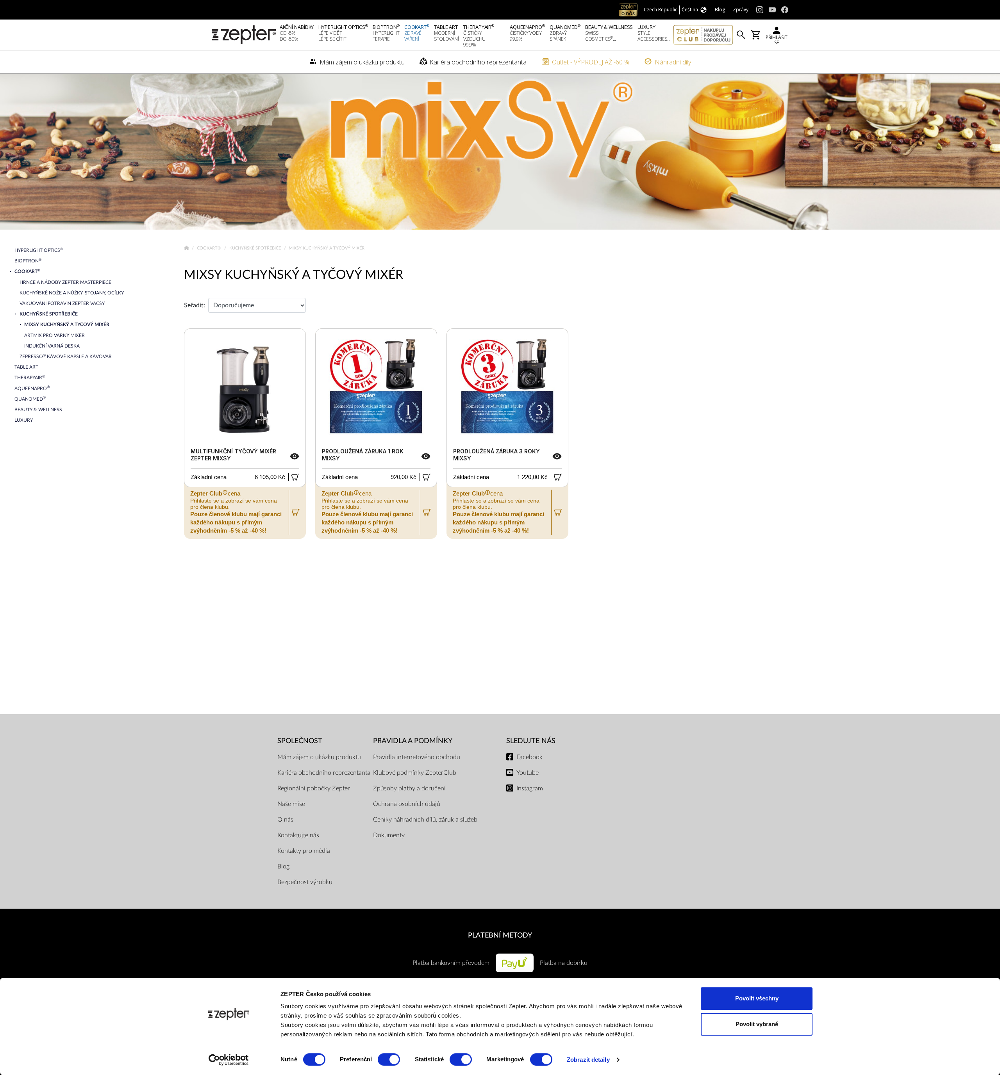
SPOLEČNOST (299, 741)
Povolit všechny (757, 998)
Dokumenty (389, 835)
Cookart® (209, 248)
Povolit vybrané (757, 1024)
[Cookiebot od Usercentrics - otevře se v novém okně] (229, 1060)
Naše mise (291, 804)
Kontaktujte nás (298, 835)
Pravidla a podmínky (412, 741)
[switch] (389, 1059)
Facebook (529, 757)
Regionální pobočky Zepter (313, 788)
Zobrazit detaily (588, 1059)
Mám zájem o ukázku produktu (319, 757)
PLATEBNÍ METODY (500, 935)
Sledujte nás (530, 741)
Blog (283, 866)
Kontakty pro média (303, 851)
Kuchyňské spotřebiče (255, 248)
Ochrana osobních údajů (406, 804)
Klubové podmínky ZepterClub (414, 773)
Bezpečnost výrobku (304, 882)
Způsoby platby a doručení (409, 788)
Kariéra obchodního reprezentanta (323, 773)
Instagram (529, 788)
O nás (285, 820)
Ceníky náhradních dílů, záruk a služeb (425, 820)
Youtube (527, 773)
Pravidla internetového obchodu (416, 757)
